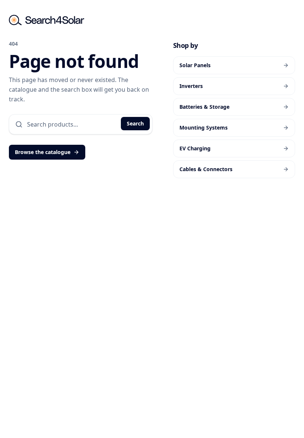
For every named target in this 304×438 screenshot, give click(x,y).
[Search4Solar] (46, 20)
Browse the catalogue (42, 152)
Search (135, 123)
